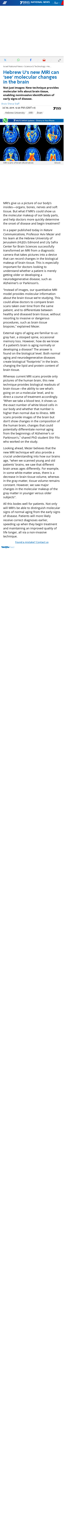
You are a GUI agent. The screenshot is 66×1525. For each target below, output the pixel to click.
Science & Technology (34, 67)
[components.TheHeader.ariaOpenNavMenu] (11, 2)
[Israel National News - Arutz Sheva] (35, 2)
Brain (39, 113)
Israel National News (13, 67)
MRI (31, 113)
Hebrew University (15, 113)
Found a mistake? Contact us (32, 542)
